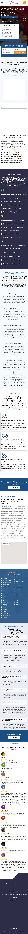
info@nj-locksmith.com (14, 899)
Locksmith (14, 892)
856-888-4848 (14, 897)
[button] (2, 2)
